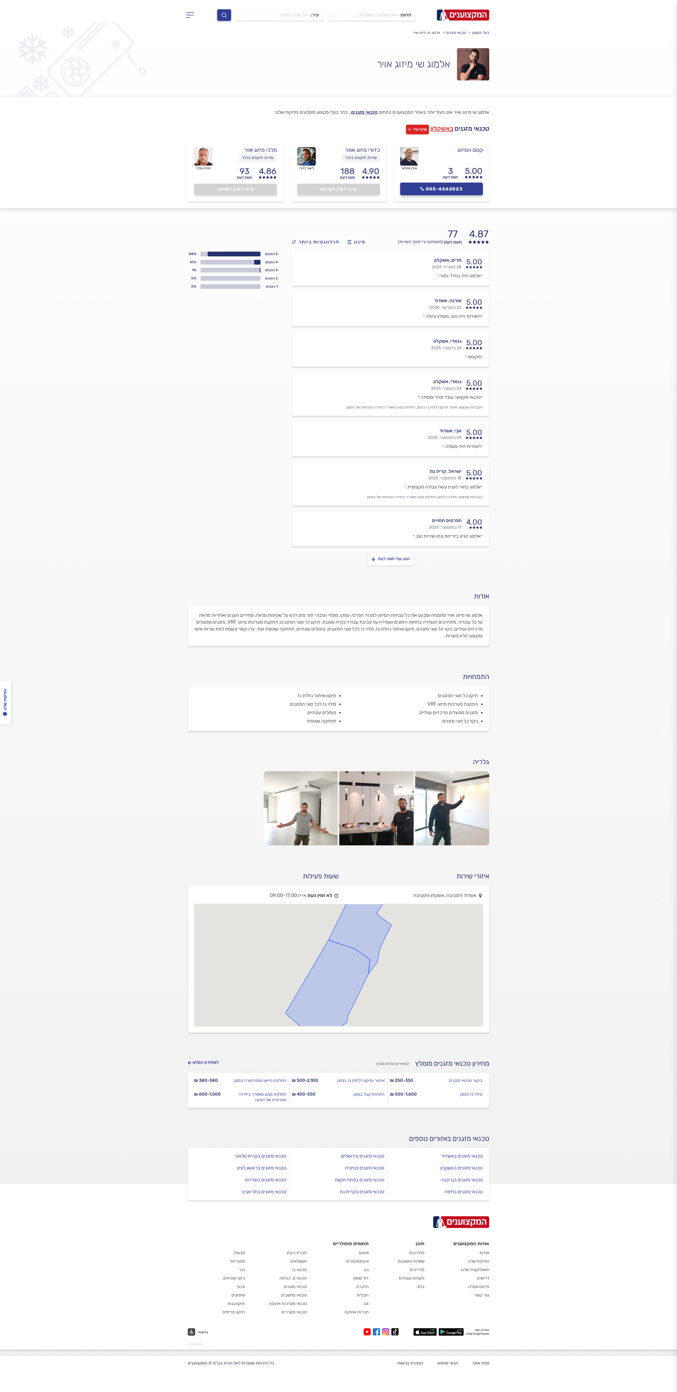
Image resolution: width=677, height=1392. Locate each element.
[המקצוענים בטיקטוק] (395, 1331)
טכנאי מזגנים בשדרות (265, 1180)
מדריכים (417, 1269)
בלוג (420, 1286)
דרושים (483, 1278)
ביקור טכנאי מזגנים (465, 1080)
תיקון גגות (236, 1303)
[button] (198, 1332)
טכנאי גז (299, 1269)
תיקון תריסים (233, 1311)
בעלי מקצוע (480, 32)
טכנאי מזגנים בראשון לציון (261, 1168)
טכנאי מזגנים (456, 32)
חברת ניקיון (297, 1252)
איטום (364, 1252)
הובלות (362, 1295)
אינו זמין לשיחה (338, 189)
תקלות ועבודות (411, 1278)
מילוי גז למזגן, (447, 497)
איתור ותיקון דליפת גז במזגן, (436, 407)
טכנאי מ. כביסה (293, 1278)
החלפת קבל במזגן (369, 1094)
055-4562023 (444, 189)
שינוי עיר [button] (420, 129)
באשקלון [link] (441, 128)
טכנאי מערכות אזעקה (288, 1303)
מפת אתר (480, 1363)
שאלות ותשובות (411, 1261)
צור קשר (481, 1295)
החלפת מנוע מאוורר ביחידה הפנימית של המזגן (380, 407)
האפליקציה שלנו (475, 1269)
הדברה (362, 1286)
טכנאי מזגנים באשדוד (462, 1156)
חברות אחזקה (356, 1311)
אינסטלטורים (357, 1261)
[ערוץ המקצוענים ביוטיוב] (368, 1331)
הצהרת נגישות (410, 1363)
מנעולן (239, 1252)
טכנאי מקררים (294, 1311)
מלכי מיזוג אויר (260, 150)
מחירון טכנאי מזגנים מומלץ (452, 1063)
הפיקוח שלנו (478, 1261)
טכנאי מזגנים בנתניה (364, 1168)
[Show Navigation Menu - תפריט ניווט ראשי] (191, 15)
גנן (366, 1269)
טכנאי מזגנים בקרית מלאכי (260, 1156)
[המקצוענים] (463, 15)
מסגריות (237, 1261)
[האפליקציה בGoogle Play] (451, 1332)
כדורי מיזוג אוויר (362, 150)
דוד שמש (361, 1278)
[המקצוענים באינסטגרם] (386, 1331)
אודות (484, 1252)
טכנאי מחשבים (294, 1295)
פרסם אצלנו (478, 1286)
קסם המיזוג (470, 150)
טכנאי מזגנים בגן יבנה (462, 1180)
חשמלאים (298, 1261)
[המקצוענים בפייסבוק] (377, 1331)
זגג (366, 1303)
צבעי (241, 1286)
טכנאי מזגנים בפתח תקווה (359, 1180)
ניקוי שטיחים (234, 1278)
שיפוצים (238, 1295)
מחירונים (416, 1252)
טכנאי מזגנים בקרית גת (362, 1192)
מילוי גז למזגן (471, 1094)
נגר (242, 1269)
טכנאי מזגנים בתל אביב (264, 1192)
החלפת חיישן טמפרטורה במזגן (260, 1080)
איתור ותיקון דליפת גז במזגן (361, 1080)
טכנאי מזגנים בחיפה (464, 1192)
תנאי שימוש (447, 1363)
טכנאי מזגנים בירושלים (362, 1156)
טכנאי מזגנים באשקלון (461, 1168)
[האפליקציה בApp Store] (425, 1332)
